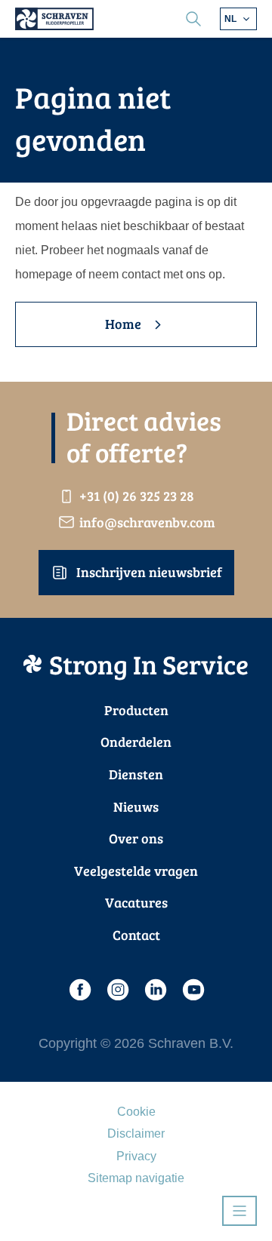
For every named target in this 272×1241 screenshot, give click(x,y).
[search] (193, 19)
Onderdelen (136, 742)
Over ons (136, 838)
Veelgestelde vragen (136, 871)
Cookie (136, 1111)
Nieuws (136, 806)
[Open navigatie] (239, 1211)
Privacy (136, 1156)
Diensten (136, 774)
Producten (136, 710)
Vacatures (136, 902)
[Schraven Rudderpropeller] (54, 19)
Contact (136, 935)
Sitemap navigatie (136, 1178)
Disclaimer (136, 1133)
